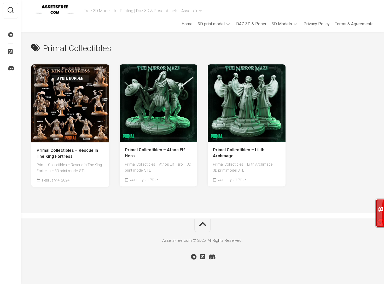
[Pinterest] (10, 51)
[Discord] (10, 68)
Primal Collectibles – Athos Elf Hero (155, 152)
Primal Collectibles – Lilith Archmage (238, 152)
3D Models (282, 23)
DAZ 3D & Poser (251, 23)
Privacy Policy (317, 23)
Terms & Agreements (354, 23)
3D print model (211, 23)
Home (187, 23)
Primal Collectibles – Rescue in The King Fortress (67, 153)
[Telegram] (10, 35)
